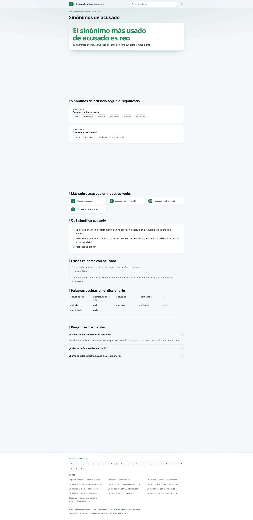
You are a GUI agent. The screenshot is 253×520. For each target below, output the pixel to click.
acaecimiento (76, 310)
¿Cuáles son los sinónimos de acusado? (90, 334)
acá (164, 297)
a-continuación (146, 297)
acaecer (165, 305)
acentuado (102, 137)
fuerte (77, 137)
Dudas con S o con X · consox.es (161, 489)
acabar (96, 305)
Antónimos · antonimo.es (119, 479)
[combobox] (153, 4)
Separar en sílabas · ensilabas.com (84, 479)
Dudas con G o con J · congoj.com (83, 489)
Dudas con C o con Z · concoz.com (162, 493)
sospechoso (88, 116)
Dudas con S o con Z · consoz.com (123, 493)
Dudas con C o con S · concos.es (83, 493)
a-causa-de (121, 297)
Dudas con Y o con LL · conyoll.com (123, 489)
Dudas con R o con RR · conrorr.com (162, 484)
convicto (101, 116)
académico (144, 305)
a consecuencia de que (101, 298)
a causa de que (77, 297)
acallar (96, 310)
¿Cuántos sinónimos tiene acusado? (88, 348)
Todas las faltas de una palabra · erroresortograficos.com (83, 499)
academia (120, 305)
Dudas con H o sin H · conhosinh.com (85, 484)
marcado (89, 137)
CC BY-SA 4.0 (124, 513)
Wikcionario (104, 513)
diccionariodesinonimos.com (79, 12)
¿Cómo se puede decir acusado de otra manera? (95, 355)
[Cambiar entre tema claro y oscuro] (181, 4)
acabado (74, 305)
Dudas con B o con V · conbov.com (162, 479)
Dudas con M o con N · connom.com (124, 484)
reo (76, 116)
